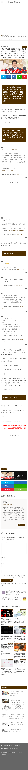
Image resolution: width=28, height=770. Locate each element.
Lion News (14, 2)
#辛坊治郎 (14, 149)
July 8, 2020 (20, 174)
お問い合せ (18, 745)
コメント (4, 542)
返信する (21, 525)
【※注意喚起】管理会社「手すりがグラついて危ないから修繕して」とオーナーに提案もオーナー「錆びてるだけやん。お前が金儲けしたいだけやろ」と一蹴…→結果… (13, 705)
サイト (3, 569)
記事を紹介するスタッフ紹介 (10, 748)
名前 (3, 557)
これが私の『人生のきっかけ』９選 (16, 730)
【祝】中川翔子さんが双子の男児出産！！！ (16, 693)
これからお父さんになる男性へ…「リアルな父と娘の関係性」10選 (16, 716)
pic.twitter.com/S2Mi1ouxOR (10, 170)
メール (3, 563)
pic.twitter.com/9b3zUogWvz (16, 230)
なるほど (5, 468)
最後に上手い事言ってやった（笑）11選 (16, 723)
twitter (6, 416)
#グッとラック (6, 149)
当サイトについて (7, 745)
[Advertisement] (14, 20)
